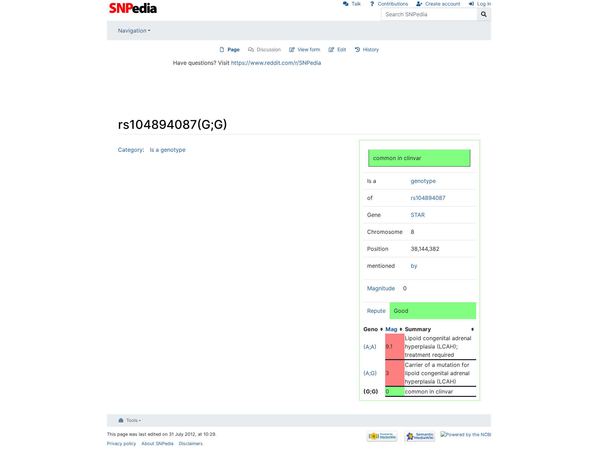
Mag (391, 329)
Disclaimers (191, 443)
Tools (132, 420)
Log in (484, 4)
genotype (423, 180)
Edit (341, 49)
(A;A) (370, 346)
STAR (418, 214)
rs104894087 (428, 197)
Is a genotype (167, 149)
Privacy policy (121, 443)
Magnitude (381, 288)
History (371, 49)
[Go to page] (484, 14)
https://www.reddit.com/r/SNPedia (276, 62)
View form (309, 49)
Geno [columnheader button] (370, 329)
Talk (356, 4)
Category (130, 149)
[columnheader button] (395, 329)
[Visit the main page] (134, 7)
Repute (376, 310)
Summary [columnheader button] (418, 329)
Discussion (269, 49)
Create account (442, 4)
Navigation (132, 30)
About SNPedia (157, 443)
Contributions (393, 4)
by (414, 265)
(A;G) (370, 373)
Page (233, 49)
